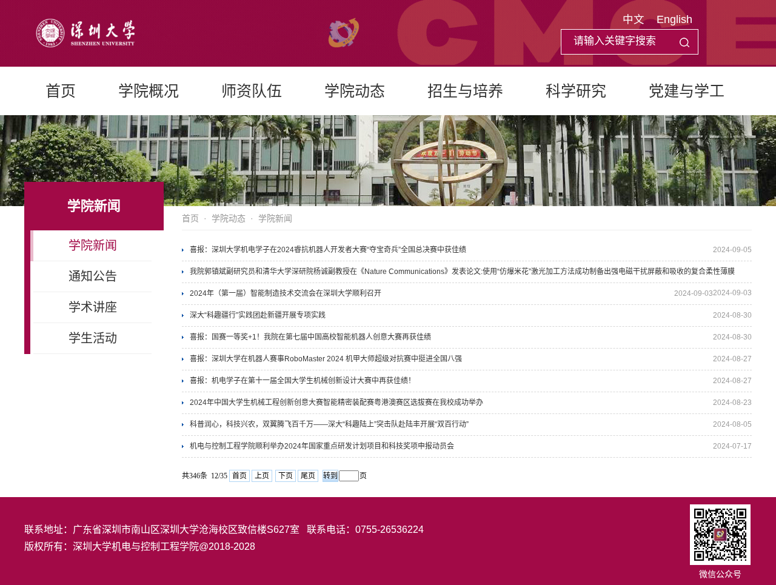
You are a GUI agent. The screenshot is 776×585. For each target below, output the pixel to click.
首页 (60, 90)
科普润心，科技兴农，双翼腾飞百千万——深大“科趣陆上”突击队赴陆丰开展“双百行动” (329, 424)
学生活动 (93, 338)
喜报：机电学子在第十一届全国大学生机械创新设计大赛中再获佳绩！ (302, 380)
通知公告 (93, 276)
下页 (285, 476)
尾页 (308, 476)
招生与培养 (465, 90)
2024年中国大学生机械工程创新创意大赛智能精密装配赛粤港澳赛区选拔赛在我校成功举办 (336, 402)
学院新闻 (93, 245)
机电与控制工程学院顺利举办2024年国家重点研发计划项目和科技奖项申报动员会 (322, 446)
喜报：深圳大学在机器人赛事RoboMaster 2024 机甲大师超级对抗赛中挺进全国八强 (326, 359)
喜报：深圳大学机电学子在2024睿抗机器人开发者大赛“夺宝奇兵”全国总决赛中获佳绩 (328, 250)
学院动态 (354, 90)
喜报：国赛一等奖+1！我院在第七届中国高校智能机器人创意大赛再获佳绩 (310, 337)
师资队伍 (251, 90)
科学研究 (576, 90)
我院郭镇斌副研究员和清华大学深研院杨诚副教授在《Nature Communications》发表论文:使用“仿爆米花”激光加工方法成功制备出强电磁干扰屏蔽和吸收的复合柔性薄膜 (462, 271)
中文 (633, 19)
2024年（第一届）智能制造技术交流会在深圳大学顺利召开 (285, 293)
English (674, 19)
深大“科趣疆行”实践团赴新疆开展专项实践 (258, 315)
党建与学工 (686, 90)
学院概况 (148, 90)
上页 (262, 476)
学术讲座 (93, 307)
